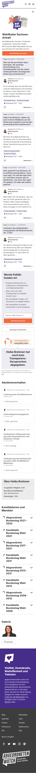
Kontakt (22, 723)
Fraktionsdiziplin (9, 211)
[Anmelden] (29, 4)
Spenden (5, 719)
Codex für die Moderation (15, 697)
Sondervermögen (23, 100)
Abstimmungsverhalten (12, 151)
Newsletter (23, 715)
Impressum (6, 727)
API (3, 731)
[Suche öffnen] (26, 4)
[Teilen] (4, 107)
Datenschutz (24, 727)
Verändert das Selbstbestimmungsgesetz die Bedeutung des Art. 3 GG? (17, 230)
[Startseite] (8, 4)
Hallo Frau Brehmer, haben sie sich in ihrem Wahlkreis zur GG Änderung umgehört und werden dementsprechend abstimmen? (17, 121)
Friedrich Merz (22, 211)
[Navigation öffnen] (33, 4)
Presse (4, 723)
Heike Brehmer (13, 81)
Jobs (21, 719)
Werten (7, 702)
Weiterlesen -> (27, 107)
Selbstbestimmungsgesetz (13, 259)
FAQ (20, 731)
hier (3, 374)
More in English (8, 737)
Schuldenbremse (9, 100)
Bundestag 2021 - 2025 (14, 103)
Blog (3, 715)
